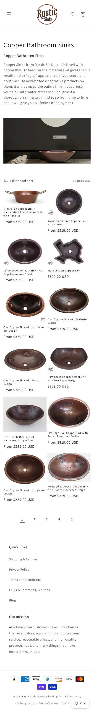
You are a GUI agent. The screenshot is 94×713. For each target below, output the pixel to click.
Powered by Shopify (49, 696)
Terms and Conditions (25, 580)
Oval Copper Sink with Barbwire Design (67, 320)
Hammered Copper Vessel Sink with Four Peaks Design (66, 378)
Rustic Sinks (29, 696)
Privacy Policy (19, 569)
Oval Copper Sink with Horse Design (21, 382)
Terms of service (48, 703)
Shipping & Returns (23, 559)
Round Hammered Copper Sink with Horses (66, 222)
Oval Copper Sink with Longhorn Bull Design (23, 329)
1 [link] (22, 519)
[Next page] (72, 519)
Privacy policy (25, 703)
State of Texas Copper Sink (64, 270)
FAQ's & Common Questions (29, 590)
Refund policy (73, 696)
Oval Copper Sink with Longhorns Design (24, 491)
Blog (12, 600)
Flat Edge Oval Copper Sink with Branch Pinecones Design (67, 434)
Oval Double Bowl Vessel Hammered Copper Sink (18, 438)
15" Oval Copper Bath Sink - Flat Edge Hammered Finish (23, 272)
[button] (9, 14)
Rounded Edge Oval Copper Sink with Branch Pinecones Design (67, 488)
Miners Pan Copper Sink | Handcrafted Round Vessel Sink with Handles (23, 212)
